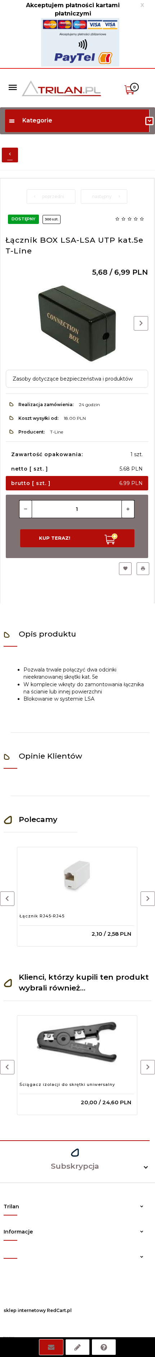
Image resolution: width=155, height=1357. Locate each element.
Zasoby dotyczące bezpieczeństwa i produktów (73, 379)
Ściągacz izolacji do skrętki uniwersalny (67, 1084)
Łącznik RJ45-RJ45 (42, 915)
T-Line (56, 432)
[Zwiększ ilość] (127, 509)
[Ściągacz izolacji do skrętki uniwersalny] (77, 1043)
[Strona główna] (61, 87)
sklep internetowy (25, 1310)
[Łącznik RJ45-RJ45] (77, 875)
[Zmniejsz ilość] (25, 509)
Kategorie (37, 120)
